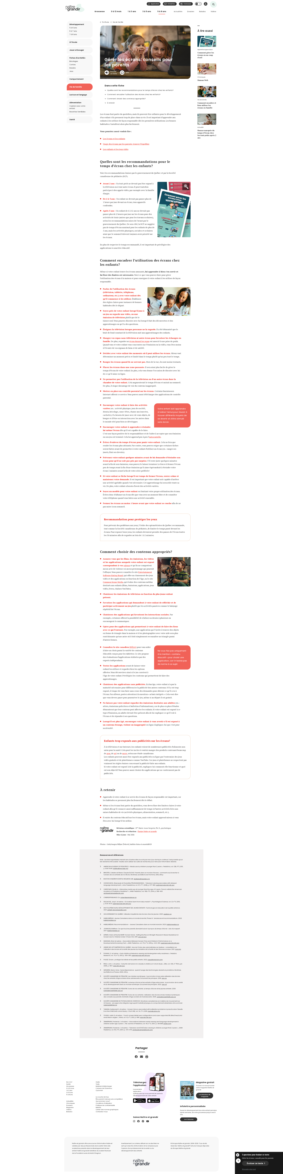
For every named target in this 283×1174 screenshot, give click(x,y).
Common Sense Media (113, 582)
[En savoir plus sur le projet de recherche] (238, 1160)
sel (115, 753)
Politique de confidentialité (105, 1105)
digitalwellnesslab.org (142, 879)
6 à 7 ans (73, 31)
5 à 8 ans (162, 11)
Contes (72, 64)
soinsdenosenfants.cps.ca (113, 991)
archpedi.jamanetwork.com (114, 893)
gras (108, 753)
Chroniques (70, 1103)
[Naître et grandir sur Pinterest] (143, 1121)
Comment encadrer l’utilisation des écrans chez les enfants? (134, 94)
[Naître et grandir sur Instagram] (134, 1121)
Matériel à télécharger (104, 1086)
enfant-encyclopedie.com (116, 910)
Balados (202, 11)
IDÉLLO (132, 647)
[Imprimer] (146, 1056)
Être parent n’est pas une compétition (109, 1099)
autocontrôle (155, 437)
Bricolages (73, 61)
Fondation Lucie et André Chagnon (88, 1153)
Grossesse (100, 11)
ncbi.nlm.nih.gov (119, 966)
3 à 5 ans (146, 11)
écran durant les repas (139, 341)
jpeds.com (167, 1024)
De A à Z (69, 1082)
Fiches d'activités (77, 58)
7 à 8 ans (73, 34)
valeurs (126, 565)
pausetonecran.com (155, 960)
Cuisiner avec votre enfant (77, 107)
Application (155, 4)
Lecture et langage (78, 95)
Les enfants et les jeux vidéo (115, 149)
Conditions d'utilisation (104, 1103)
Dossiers (190, 11)
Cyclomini (99, 1090)
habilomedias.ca (110, 920)
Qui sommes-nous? (103, 1101)
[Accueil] (75, 8)
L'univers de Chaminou (104, 1088)
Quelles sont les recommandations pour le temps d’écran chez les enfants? (140, 90)
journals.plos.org (154, 1011)
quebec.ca (167, 914)
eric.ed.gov (142, 937)
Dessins (72, 68)
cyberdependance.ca (128, 897)
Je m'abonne (188, 1119)
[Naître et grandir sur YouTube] (147, 1121)
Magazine (70, 1107)
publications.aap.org (120, 868)
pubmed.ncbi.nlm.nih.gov (165, 885)
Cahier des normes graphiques (107, 1110)
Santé (72, 119)
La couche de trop (102, 1097)
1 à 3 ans (132, 11)
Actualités (178, 11)
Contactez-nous (102, 1112)
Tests (97, 1084)
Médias (98, 1107)
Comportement (76, 79)
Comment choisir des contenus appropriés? (126, 99)
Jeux (71, 71)
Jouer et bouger (76, 50)
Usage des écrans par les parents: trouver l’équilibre (126, 144)
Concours (187, 4)
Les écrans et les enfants (114, 138)
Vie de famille (118, 22)
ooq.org (178, 949)
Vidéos (213, 11)
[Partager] (136, 1056)
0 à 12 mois (116, 11)
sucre (124, 753)
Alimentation (75, 102)
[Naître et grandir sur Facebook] (138, 1121)
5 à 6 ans (73, 28)
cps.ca (164, 978)
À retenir (111, 103)
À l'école (73, 42)
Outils (98, 1082)
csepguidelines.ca (110, 1005)
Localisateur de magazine (204, 1095)
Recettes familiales (77, 112)
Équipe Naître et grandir (147, 831)
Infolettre (171, 4)
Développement (76, 24)
